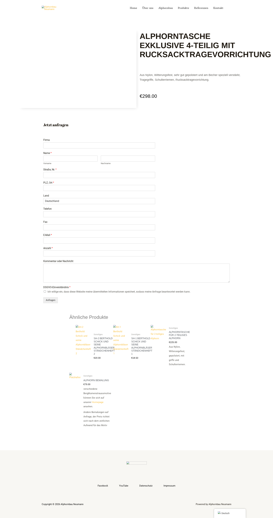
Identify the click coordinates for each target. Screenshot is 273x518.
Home (133, 7)
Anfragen (50, 300)
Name (47, 153)
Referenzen (201, 7)
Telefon (47, 208)
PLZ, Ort (48, 182)
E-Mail (47, 235)
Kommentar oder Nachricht (58, 261)
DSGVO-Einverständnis (56, 287)
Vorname (47, 163)
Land (46, 195)
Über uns (147, 7)
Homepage (97, 402)
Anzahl (48, 248)
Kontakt (218, 7)
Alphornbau (165, 7)
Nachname (106, 163)
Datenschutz (145, 485)
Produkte (183, 7)
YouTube (123, 485)
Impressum (169, 485)
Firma (46, 139)
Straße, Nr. (50, 169)
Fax (45, 221)
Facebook (103, 485)
